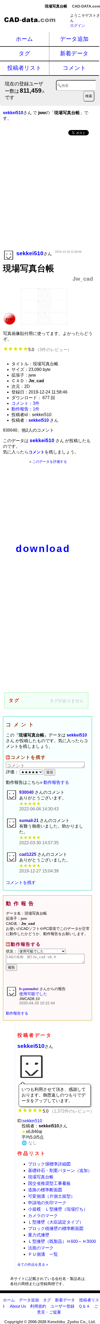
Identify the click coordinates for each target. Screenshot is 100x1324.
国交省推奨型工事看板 (49, 1183)
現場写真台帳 (41, 1177)
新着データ (74, 53)
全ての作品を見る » (32, 1264)
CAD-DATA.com (86, 6)
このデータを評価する (49, 462)
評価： (13, 772)
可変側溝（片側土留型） (51, 1196)
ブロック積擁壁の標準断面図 (55, 1228)
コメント (74, 68)
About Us (18, 1306)
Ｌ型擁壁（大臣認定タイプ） (55, 1222)
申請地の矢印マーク (47, 1202)
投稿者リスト (24, 68)
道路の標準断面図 (45, 1190)
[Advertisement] (50, 193)
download (43, 548)
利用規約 (38, 1306)
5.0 (50, 349)
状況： (12, 951)
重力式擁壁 (38, 1235)
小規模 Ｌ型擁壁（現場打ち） (58, 1209)
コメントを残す (21, 882)
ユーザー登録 (62, 1306)
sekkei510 (31, 1046)
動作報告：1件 (25, 409)
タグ (24, 53)
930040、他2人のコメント (28, 430)
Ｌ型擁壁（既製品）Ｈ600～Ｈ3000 (62, 1241)
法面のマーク (41, 1248)
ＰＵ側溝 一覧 (43, 1254)
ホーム (24, 39)
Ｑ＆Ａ (84, 1306)
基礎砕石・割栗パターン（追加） (60, 1170)
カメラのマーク (43, 1215)
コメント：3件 (25, 403)
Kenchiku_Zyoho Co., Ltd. (71, 1321)
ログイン (77, 25)
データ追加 (74, 39)
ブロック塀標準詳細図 (49, 1164)
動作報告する (56, 782)
